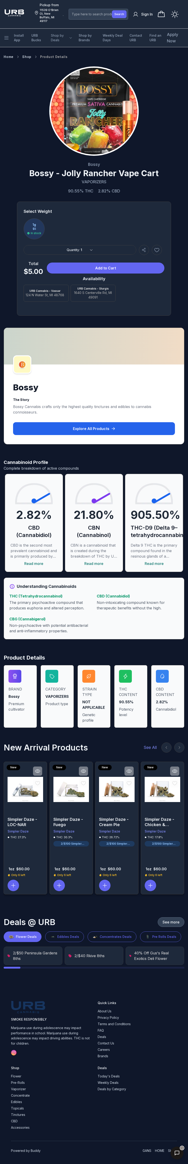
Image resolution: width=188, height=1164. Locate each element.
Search (119, 14)
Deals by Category (112, 1089)
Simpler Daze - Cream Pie (114, 822)
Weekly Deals (108, 1083)
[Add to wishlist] (157, 250)
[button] (13, 885)
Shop (26, 57)
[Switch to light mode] (175, 14)
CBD (14, 1121)
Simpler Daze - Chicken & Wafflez (159, 822)
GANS (147, 1151)
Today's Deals (109, 1076)
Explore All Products (91, 428)
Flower (16, 1076)
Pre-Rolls (18, 1083)
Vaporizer (18, 1089)
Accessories (20, 1127)
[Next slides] (179, 747)
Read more (33, 563)
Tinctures (18, 1115)
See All (150, 747)
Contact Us (106, 1043)
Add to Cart (105, 268)
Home (9, 57)
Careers (104, 1050)
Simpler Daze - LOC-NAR (22, 822)
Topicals (17, 1108)
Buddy (36, 1151)
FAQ (101, 1030)
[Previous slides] (166, 747)
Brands (103, 1056)
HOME (159, 1151)
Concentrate (20, 1095)
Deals (102, 1037)
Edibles (16, 1102)
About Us (104, 1011)
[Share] (144, 250)
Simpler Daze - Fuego (68, 822)
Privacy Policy (108, 1017)
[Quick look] (37, 771)
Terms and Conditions (114, 1024)
